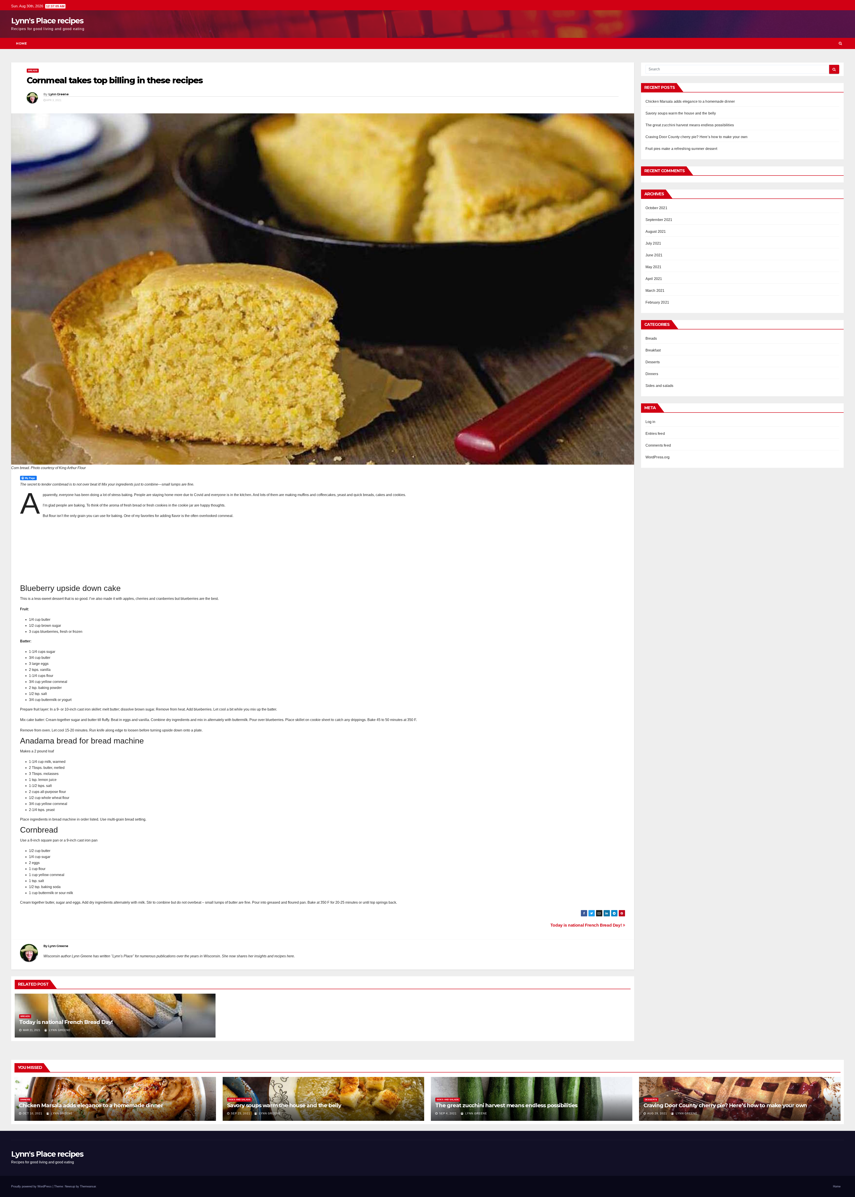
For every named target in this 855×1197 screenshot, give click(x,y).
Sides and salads (659, 386)
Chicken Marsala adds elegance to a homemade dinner (690, 101)
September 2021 (658, 220)
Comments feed (658, 445)
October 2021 (656, 208)
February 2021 (657, 302)
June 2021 (654, 255)
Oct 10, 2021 (32, 1113)
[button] (840, 43)
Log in (650, 422)
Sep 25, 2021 (240, 1113)
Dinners (651, 374)
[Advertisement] (48, 551)
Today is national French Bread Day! (586, 925)
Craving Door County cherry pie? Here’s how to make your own (696, 137)
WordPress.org (657, 457)
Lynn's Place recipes (47, 20)
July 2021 (653, 243)
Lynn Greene (59, 94)
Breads (32, 70)
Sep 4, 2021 (448, 1113)
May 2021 (653, 267)
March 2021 (655, 290)
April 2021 (653, 279)
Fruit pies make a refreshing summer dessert (681, 149)
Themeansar (88, 1186)
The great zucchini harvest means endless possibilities (689, 125)
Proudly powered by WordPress (32, 1186)
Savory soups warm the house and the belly (680, 113)
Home (21, 43)
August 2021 (655, 231)
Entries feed (655, 433)
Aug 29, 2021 (657, 1113)
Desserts (652, 362)
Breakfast (653, 350)
